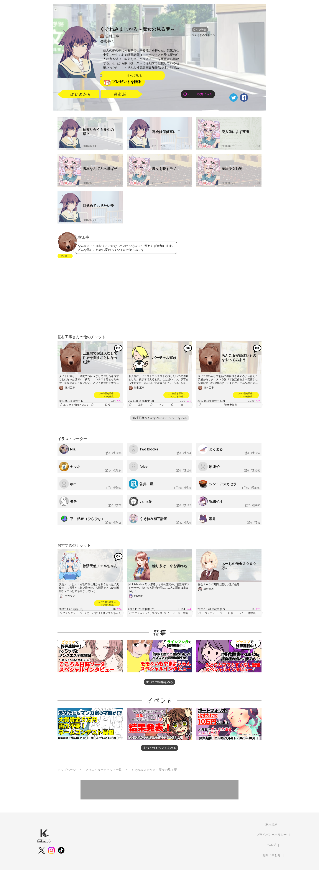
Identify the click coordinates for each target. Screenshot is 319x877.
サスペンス (155, 613)
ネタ (161, 405)
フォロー (65, 256)
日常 (107, 405)
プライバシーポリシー (271, 834)
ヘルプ (271, 845)
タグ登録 (201, 29)
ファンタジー (70, 613)
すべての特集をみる (159, 682)
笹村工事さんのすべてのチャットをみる (159, 418)
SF (182, 405)
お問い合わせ (271, 855)
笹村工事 (112, 36)
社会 (230, 613)
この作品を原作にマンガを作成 (107, 395)
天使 (86, 613)
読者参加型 (230, 405)
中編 (185, 613)
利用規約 (271, 824)
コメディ (209, 613)
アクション (138, 613)
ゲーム (172, 613)
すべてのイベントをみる (159, 748)
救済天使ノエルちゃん (108, 613)
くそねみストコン (204, 35)
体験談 (252, 613)
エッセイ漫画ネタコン (76, 405)
